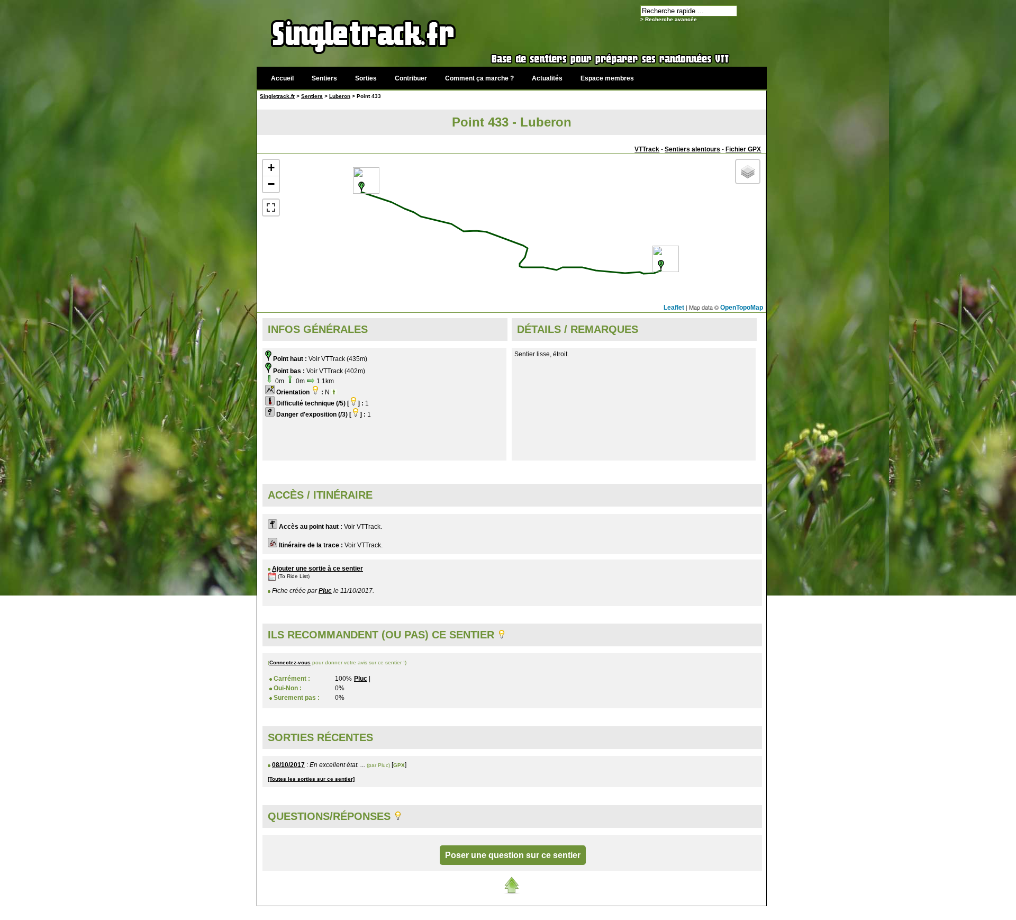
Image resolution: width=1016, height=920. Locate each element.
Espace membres (607, 78)
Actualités (547, 78)
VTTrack (646, 149)
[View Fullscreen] (271, 207)
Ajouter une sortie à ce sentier (317, 568)
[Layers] (747, 171)
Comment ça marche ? (479, 78)
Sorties (366, 78)
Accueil (282, 78)
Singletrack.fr (277, 96)
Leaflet (674, 307)
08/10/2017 (288, 765)
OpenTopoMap (741, 307)
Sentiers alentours (692, 149)
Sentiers (324, 78)
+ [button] (271, 167)
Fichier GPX (743, 149)
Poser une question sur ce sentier (512, 855)
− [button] (271, 184)
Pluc (325, 590)
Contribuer (411, 78)
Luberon (339, 96)
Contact (686, 912)
